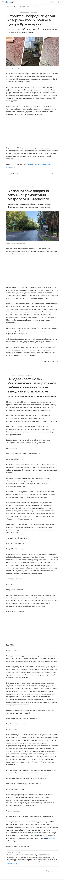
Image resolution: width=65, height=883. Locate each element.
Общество (34, 12)
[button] (32, 52)
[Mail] (6, 2)
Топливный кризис (34, 6)
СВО (23, 6)
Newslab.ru (21, 375)
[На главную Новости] (11, 2)
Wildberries (51, 838)
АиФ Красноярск (24, 12)
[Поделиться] (52, 173)
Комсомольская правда (25, 186)
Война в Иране (13, 6)
